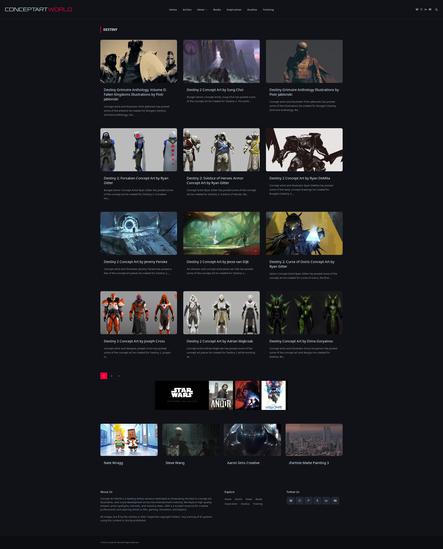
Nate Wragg (113, 462)
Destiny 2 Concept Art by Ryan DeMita (299, 178)
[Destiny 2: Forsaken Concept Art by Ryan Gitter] (138, 149)
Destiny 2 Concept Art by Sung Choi (215, 89)
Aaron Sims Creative (243, 462)
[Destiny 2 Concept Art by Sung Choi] (221, 61)
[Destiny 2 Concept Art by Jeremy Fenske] (138, 233)
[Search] (436, 9)
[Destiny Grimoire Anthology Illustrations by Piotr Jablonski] (304, 61)
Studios (252, 9)
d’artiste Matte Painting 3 (309, 462)
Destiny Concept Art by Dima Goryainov (301, 341)
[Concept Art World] (38, 9)
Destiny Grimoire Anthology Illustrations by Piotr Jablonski (304, 92)
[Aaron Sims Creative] (252, 440)
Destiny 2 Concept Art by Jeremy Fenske (135, 261)
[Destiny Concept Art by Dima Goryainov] (304, 312)
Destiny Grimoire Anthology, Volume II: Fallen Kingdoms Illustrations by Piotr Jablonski (135, 94)
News (200, 9)
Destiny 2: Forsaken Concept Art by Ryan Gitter (136, 180)
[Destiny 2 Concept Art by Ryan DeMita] (304, 149)
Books (217, 9)
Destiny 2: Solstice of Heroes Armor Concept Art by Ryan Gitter (215, 180)
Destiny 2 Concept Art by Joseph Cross (134, 341)
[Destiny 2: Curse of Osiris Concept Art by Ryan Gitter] (304, 233)
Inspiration (234, 9)
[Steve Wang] (190, 440)
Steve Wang (175, 462)
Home (173, 9)
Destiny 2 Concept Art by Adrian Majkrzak (220, 341)
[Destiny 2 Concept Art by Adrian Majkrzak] (221, 312)
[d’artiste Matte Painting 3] (314, 440)
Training (268, 9)
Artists (187, 9)
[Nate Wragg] (129, 440)
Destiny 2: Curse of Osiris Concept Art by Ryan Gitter (301, 264)
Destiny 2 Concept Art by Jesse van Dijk (218, 261)
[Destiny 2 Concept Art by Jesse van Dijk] (221, 233)
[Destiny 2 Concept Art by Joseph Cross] (138, 312)
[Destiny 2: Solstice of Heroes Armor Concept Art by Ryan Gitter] (221, 149)
